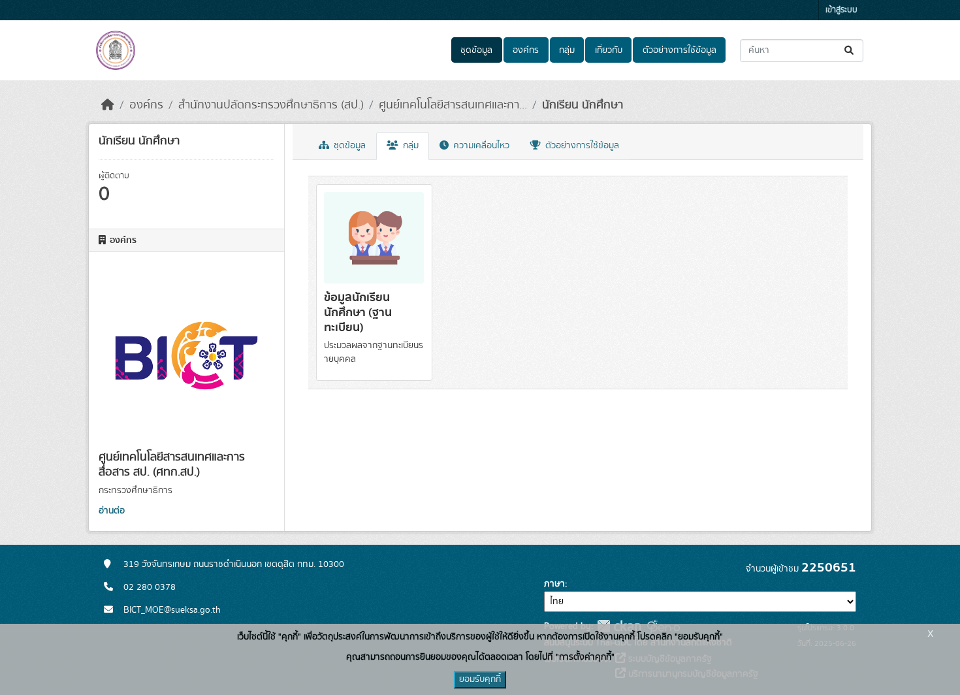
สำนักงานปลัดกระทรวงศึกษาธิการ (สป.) (271, 105)
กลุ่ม (567, 50)
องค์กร (526, 50)
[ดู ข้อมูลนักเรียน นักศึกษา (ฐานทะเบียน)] (374, 282)
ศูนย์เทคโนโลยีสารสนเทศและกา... (453, 105)
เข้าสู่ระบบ (841, 10)
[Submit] (850, 50)
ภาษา (554, 583)
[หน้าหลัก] (107, 105)
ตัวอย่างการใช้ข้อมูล (679, 50)
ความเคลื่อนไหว (480, 145)
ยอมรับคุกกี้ (480, 679)
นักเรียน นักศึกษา (582, 105)
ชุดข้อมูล (476, 50)
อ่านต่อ (112, 510)
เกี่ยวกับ (608, 50)
